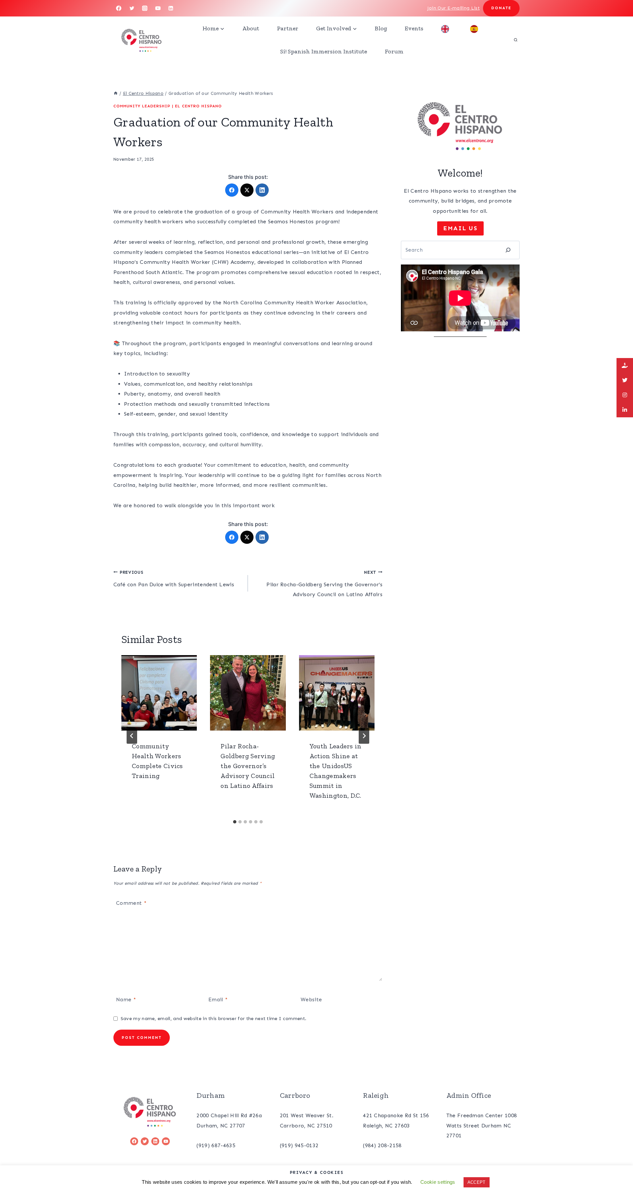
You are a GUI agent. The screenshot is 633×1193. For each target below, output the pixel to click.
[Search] (508, 249)
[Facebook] (118, 8)
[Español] (475, 28)
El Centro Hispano (198, 106)
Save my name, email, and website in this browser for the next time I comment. (213, 1018)
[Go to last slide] (132, 736)
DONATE (501, 8)
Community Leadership (141, 106)
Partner (287, 28)
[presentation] (159, 693)
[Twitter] (132, 8)
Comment (131, 903)
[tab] (234, 821)
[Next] (364, 736)
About (250, 28)
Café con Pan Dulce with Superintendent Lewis (173, 579)
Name (126, 999)
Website (311, 999)
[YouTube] (158, 8)
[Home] (115, 93)
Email (217, 999)
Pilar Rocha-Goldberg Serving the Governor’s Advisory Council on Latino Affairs (324, 584)
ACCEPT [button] (476, 1182)
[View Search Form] (516, 40)
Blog (381, 28)
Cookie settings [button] (437, 1182)
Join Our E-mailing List (453, 8)
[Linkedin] (171, 8)
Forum (394, 51)
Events (414, 28)
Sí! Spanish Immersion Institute (323, 51)
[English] (446, 28)
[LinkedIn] (262, 190)
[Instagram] (144, 8)
